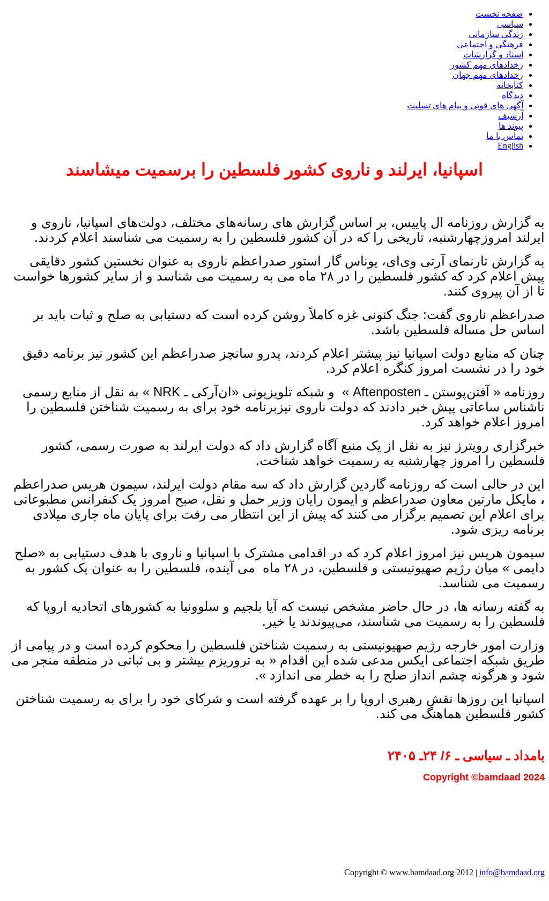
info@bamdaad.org (512, 872)
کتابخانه (509, 85)
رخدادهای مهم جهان (487, 74)
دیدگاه (512, 95)
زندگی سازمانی (496, 34)
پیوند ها (511, 125)
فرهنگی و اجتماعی (490, 44)
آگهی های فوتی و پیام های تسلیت (465, 105)
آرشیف (510, 115)
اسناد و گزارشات (493, 54)
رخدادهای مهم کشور (486, 64)
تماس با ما (504, 136)
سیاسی (510, 23)
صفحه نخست (499, 13)
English (510, 145)
